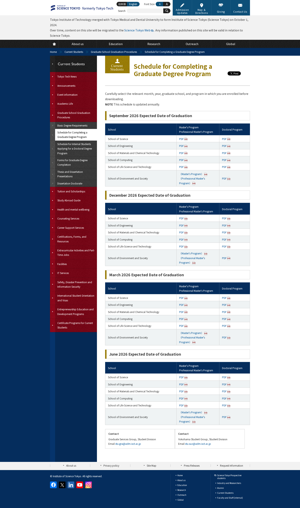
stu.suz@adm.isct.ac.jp (198, 443)
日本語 (122, 4)
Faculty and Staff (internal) (230, 497)
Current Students (73, 51)
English (133, 4)
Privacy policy (111, 465)
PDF (181, 139)
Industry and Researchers (229, 483)
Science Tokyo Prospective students (229, 477)
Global (180, 499)
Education (182, 485)
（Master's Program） (191, 174)
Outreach (181, 494)
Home (53, 51)
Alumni (220, 487)
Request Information (231, 465)
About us (71, 465)
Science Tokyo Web (137, 30)
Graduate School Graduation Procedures (114, 51)
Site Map (151, 465)
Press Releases (192, 465)
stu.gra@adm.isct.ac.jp (128, 443)
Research (181, 489)
